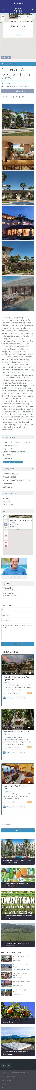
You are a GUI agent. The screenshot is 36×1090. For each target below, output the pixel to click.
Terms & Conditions (7, 1080)
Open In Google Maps (13, 462)
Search (18, 830)
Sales (9, 83)
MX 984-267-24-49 (10, 595)
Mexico (21, 86)
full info (30, 693)
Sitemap (4, 1087)
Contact (4, 1084)
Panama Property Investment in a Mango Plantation (15, 885)
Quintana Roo (23, 452)
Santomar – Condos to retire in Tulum (21, 522)
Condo (4, 83)
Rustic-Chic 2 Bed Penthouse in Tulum (17, 787)
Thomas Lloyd (14, 567)
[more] (20, 690)
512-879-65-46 (9, 593)
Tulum (26, 86)
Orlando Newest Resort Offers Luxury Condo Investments (17, 861)
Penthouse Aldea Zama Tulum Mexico (16, 732)
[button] (22, 536)
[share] (13, 96)
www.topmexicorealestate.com (14, 598)
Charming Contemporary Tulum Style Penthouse (17, 678)
